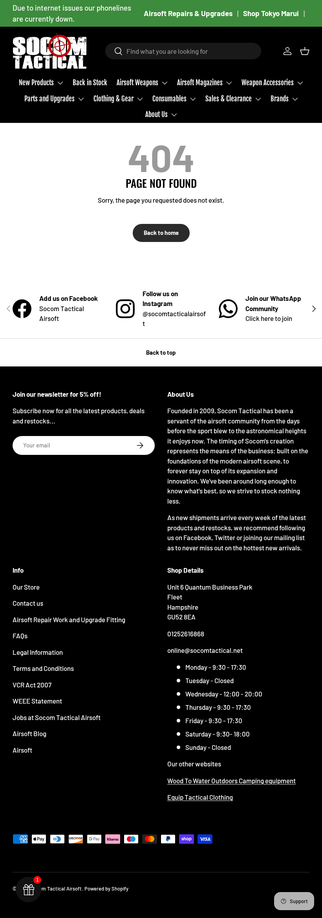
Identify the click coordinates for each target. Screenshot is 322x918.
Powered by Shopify (106, 888)
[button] (304, 51)
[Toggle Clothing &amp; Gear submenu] (140, 99)
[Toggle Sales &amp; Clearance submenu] (258, 99)
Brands (280, 99)
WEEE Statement (37, 701)
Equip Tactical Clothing (200, 797)
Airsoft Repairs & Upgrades (188, 13)
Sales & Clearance (228, 99)
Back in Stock (90, 83)
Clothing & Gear (113, 99)
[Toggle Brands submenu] (295, 99)
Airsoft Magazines (200, 83)
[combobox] (183, 51)
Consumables (169, 99)
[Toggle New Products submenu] (60, 83)
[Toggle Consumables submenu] (193, 99)
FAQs (20, 635)
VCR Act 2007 (32, 685)
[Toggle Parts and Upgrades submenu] (81, 99)
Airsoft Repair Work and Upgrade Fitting (69, 619)
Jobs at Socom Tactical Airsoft (57, 717)
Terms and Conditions (43, 668)
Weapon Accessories (268, 83)
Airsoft (22, 750)
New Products (36, 83)
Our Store (26, 587)
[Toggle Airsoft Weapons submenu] (164, 83)
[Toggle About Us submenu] (174, 114)
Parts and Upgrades (49, 99)
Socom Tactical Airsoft (56, 888)
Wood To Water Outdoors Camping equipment (231, 780)
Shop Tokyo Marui (271, 13)
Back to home (161, 232)
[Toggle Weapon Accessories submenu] (300, 83)
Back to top (161, 352)
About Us (156, 114)
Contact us (28, 603)
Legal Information (38, 652)
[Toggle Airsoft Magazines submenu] (229, 83)
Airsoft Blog (29, 733)
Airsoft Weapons (137, 83)
